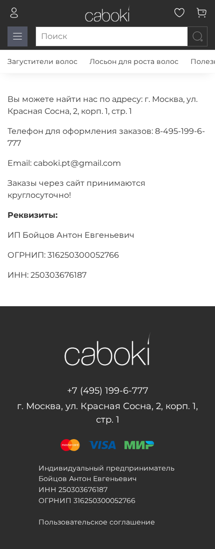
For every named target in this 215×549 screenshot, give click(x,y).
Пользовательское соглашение (96, 522)
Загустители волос (43, 61)
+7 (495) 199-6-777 (107, 390)
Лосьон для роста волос (134, 61)
